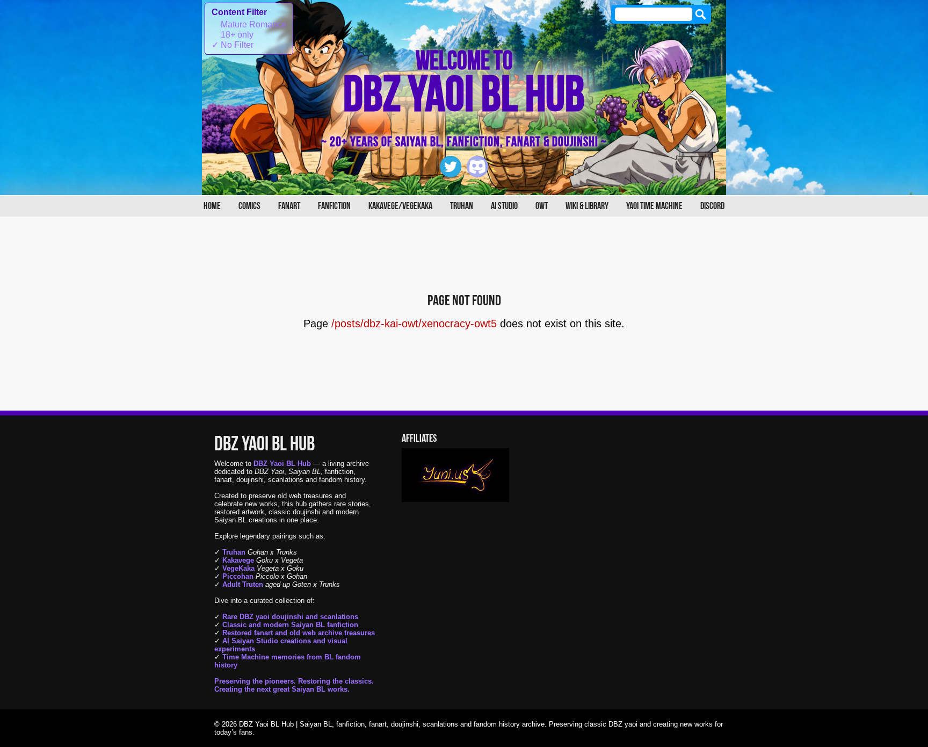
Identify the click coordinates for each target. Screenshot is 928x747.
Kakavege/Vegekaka (400, 206)
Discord (712, 206)
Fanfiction (334, 206)
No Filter (232, 44)
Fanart (289, 206)
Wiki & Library (587, 206)
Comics (249, 206)
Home (212, 206)
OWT (541, 206)
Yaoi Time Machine (654, 206)
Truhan (461, 206)
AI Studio (504, 206)
